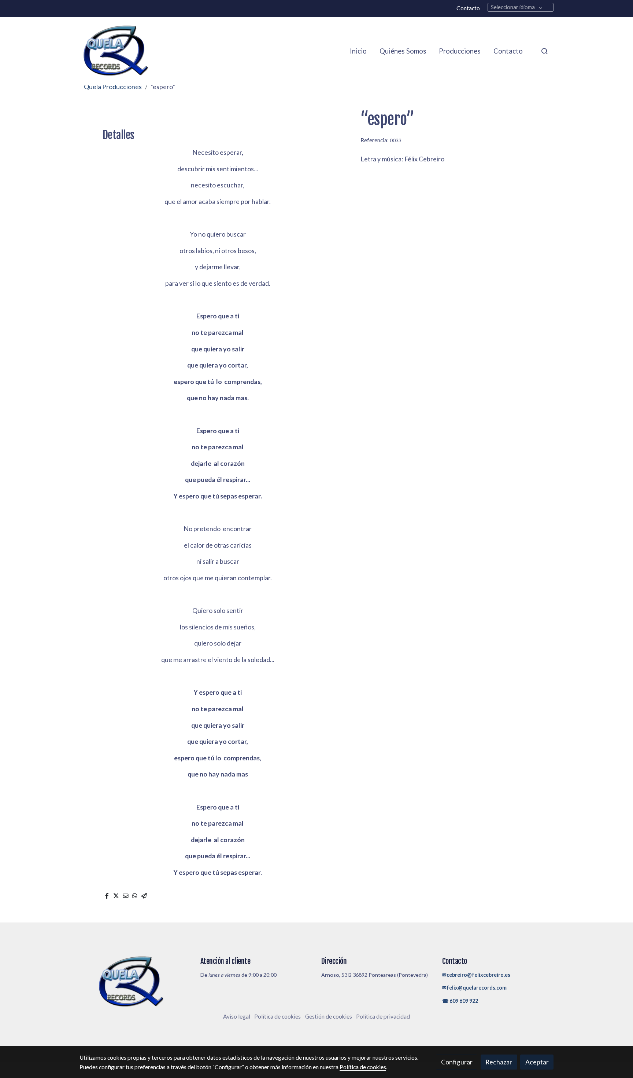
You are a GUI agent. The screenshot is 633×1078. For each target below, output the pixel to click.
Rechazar (498, 1062)
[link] (115, 51)
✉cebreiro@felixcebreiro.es (476, 975)
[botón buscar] (544, 51)
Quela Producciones (113, 87)
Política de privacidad (383, 1016)
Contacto (468, 8)
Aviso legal (236, 1016)
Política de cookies (277, 1016)
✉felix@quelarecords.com (474, 987)
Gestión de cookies (328, 1016)
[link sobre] (135, 982)
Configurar (457, 1062)
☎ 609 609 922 (460, 1001)
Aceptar (537, 1062)
